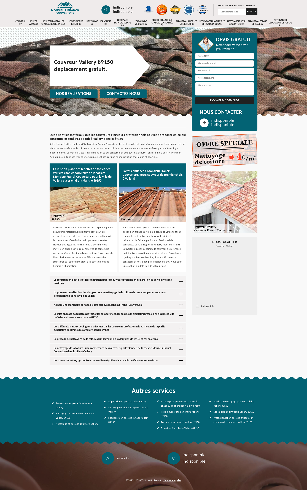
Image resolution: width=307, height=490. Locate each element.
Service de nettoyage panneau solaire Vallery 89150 (234, 403)
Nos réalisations (73, 94)
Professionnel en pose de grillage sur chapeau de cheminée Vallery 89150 (233, 420)
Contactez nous (123, 94)
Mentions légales (172, 480)
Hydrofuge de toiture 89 (76, 22)
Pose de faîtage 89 (33, 22)
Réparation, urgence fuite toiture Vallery (74, 405)
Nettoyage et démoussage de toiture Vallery (128, 409)
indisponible (123, 7)
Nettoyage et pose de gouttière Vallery (77, 424)
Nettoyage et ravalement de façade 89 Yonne (212, 22)
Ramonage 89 (92, 22)
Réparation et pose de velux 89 (257, 22)
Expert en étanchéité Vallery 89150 (180, 428)
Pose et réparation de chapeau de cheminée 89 (53, 22)
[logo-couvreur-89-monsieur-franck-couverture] (65, 8)
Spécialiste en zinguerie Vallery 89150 (234, 412)
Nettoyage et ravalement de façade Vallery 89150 (75, 415)
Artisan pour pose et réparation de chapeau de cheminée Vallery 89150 (180, 403)
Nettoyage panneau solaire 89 (122, 23)
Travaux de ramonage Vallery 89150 (180, 422)
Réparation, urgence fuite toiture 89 (186, 22)
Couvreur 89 (20, 22)
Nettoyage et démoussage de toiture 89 (280, 23)
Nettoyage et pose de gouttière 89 (236, 22)
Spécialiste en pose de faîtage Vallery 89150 (128, 420)
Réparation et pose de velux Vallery (127, 401)
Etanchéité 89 (105, 22)
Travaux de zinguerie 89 (141, 22)
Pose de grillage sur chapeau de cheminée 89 (162, 23)
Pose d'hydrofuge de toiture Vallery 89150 (180, 414)
